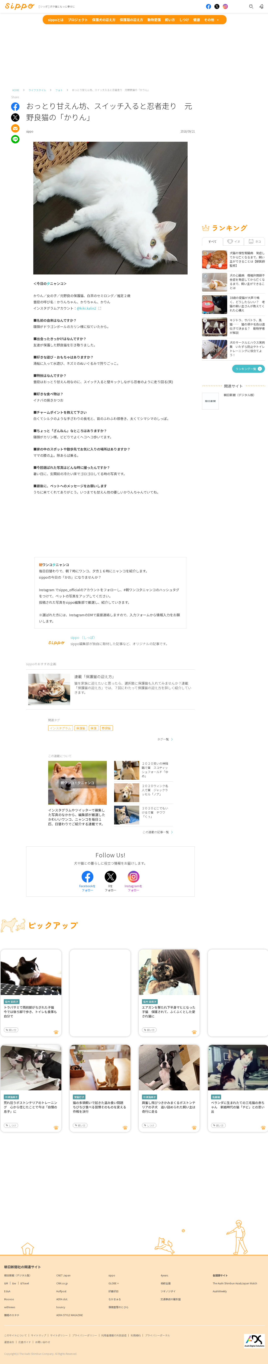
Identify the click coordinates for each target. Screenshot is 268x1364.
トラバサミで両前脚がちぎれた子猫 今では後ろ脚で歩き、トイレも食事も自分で (30, 1011)
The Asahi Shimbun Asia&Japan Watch (235, 1283)
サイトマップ (38, 1335)
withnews (9, 1307)
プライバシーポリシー (84, 1335)
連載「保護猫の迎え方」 (95, 676)
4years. (165, 1275)
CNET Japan (63, 1275)
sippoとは (56, 19)
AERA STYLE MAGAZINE (69, 1315)
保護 (93, 728)
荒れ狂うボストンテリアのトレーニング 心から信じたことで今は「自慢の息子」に (30, 1107)
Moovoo (9, 1299)
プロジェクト (78, 19)
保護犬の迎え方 (104, 19)
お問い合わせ (42, 1342)
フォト (59, 90)
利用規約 (136, 1335)
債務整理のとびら (118, 1307)
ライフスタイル (37, 90)
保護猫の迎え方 (131, 19)
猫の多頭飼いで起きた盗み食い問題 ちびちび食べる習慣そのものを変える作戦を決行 (99, 1107)
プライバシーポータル (157, 1335)
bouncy (60, 1307)
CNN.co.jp (62, 1283)
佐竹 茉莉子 (11, 1001)
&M (6, 1283)
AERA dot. (62, 1299)
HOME (15, 90)
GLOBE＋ (113, 1283)
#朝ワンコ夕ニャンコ (140, 589)
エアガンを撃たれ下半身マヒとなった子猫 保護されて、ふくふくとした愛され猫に (168, 1011)
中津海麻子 (11, 1097)
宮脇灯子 (79, 1097)
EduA (7, 1291)
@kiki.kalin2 (86, 308)
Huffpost (61, 1291)
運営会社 (9, 1342)
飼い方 (170, 19)
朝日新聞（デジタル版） (18, 1275)
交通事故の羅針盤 (171, 1299)
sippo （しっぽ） (84, 637)
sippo (111, 1275)
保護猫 (80, 728)
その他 (209, 19)
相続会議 (166, 1283)
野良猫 (106, 728)
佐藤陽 (216, 1097)
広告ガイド (24, 1342)
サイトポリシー (59, 1335)
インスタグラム (60, 728)
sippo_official (69, 589)
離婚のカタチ (11, 1315)
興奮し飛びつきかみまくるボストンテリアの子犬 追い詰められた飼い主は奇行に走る (168, 1107)
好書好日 (113, 1291)
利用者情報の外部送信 (113, 1335)
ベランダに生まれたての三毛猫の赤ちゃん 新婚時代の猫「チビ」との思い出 (237, 1107)
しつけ (184, 19)
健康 (196, 19)
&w (14, 1283)
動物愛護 (154, 19)
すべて (212, 241)
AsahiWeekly (220, 1291)
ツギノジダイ (168, 1291)
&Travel (24, 1283)
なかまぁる (114, 1299)
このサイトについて (15, 1335)
